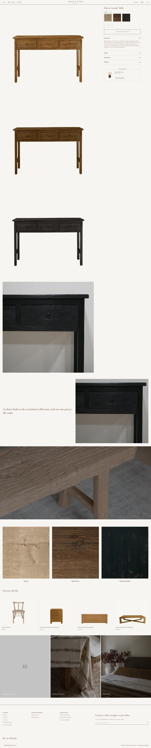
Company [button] (5, 712)
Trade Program (35, 717)
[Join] (146, 722)
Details (106, 53)
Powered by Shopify (143, 745)
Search (135, 745)
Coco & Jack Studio (7, 722)
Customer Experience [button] (37, 712)
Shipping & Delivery (65, 715)
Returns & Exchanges (65, 717)
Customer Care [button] (64, 712)
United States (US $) (9, 745)
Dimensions (107, 57)
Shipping (106, 62)
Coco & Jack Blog (7, 725)
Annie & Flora (125, 745)
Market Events (35, 715)
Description (107, 38)
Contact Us (5, 717)
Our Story (5, 720)
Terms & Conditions (65, 720)
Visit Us (4, 715)
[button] (4, 2)
